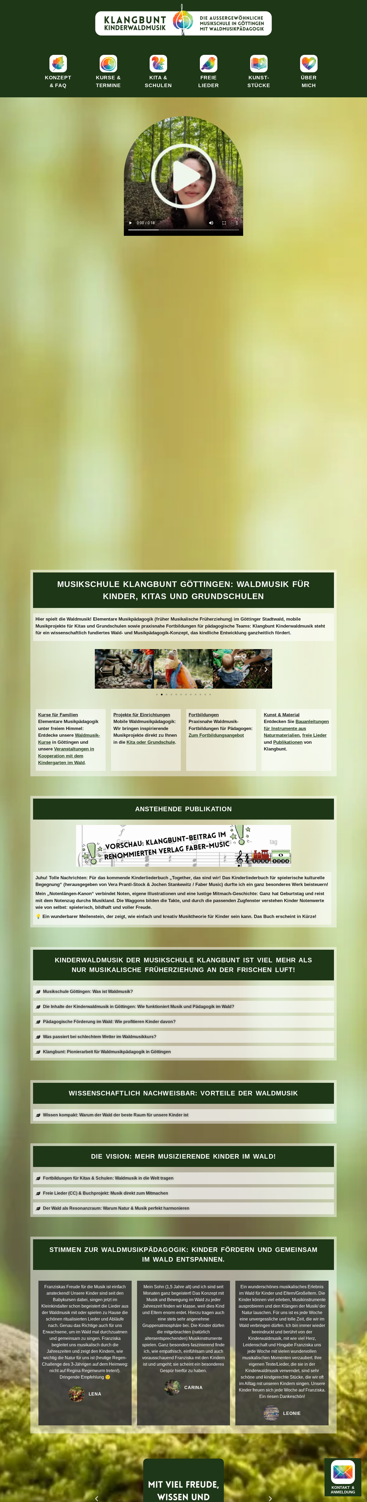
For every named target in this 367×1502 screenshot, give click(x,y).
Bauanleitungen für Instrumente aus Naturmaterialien (296, 728)
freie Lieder (314, 735)
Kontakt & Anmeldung (343, 1490)
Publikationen (288, 742)
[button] (101, 669)
